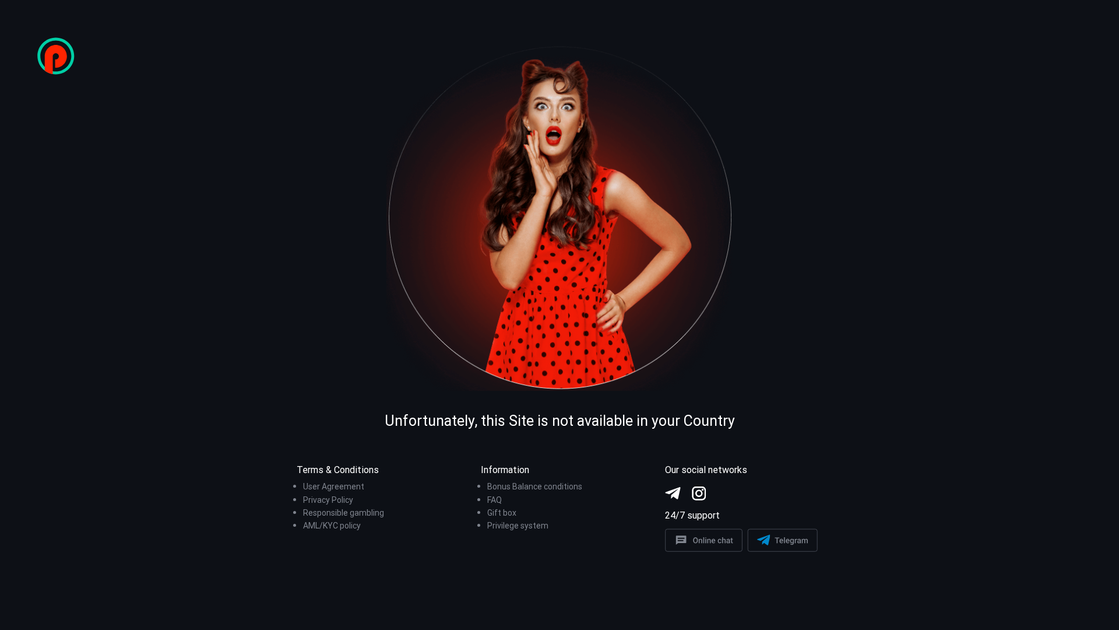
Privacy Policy (328, 500)
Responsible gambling (343, 512)
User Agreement (333, 486)
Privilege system (517, 525)
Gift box (501, 512)
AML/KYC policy (332, 525)
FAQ (494, 500)
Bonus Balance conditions (534, 486)
